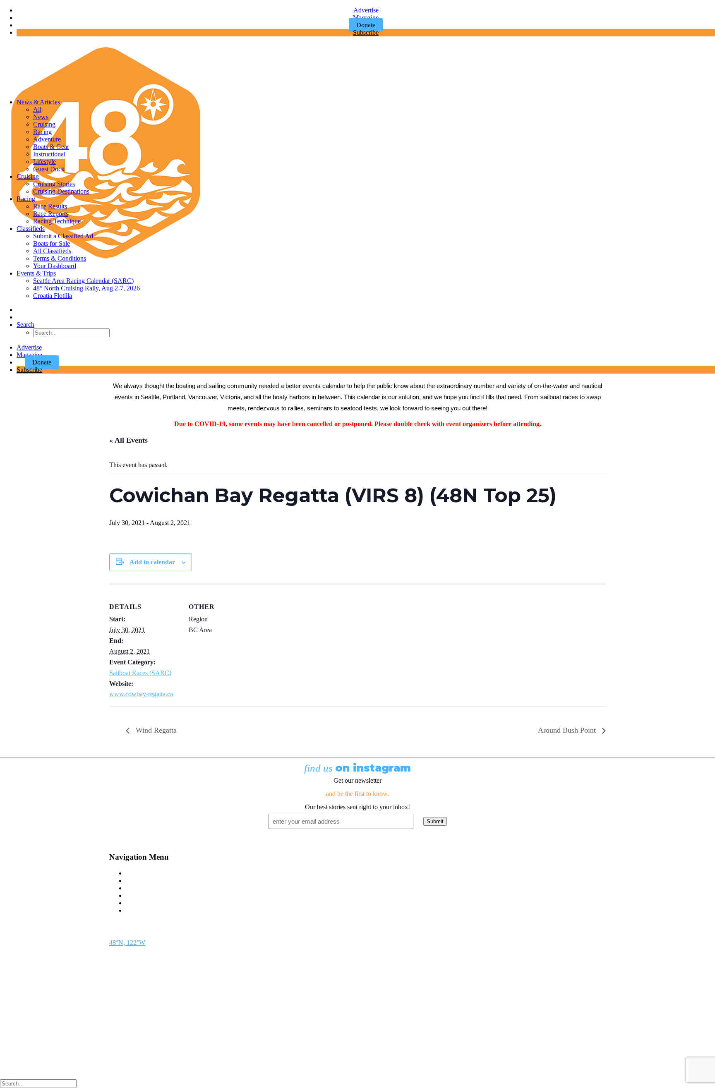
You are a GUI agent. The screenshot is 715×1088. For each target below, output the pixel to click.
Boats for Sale (51, 243)
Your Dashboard (54, 265)
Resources (139, 910)
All (37, 109)
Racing (42, 131)
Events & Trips (36, 273)
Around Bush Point (568, 730)
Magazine (366, 17)
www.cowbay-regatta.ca (141, 693)
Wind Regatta (155, 730)
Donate (41, 362)
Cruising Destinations (61, 191)
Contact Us (140, 873)
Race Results (50, 206)
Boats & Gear (51, 146)
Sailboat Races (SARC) (140, 672)
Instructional (49, 154)
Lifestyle (44, 161)
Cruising (44, 124)
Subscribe (366, 32)
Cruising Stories (54, 183)
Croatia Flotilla (52, 295)
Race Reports (50, 213)
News (40, 116)
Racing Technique (57, 221)
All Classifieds (52, 250)
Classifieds (31, 228)
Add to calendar (152, 562)
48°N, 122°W (127, 942)
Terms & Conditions (59, 258)
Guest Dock (49, 169)
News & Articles (38, 101)
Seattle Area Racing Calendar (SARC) (83, 280)
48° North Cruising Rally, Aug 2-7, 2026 (86, 288)
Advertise (366, 10)
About (134, 902)
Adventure (47, 139)
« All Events (128, 440)
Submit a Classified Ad (63, 236)
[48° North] (357, 67)
